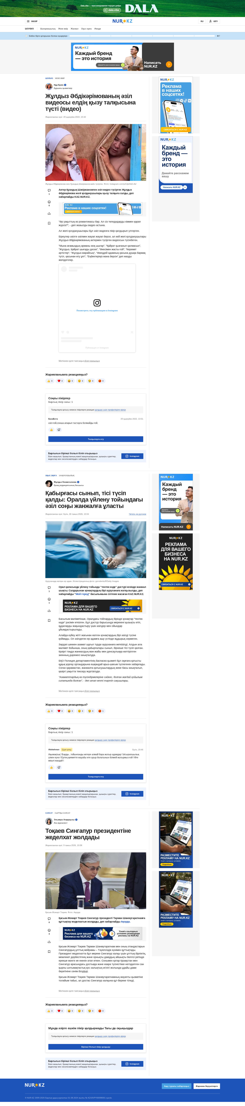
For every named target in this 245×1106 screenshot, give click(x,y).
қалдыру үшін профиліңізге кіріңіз (110, 410)
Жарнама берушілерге (207, 1086)
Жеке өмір (63, 29)
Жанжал (74, 29)
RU (202, 21)
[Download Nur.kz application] (122, 8)
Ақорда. (125, 921)
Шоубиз (29, 29)
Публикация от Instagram (97, 348)
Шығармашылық (47, 29)
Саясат (49, 813)
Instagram (134, 456)
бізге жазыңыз (92, 361)
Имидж (97, 29)
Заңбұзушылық (66, 476)
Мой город (82, 594)
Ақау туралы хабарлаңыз (176, 1086)
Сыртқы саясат (62, 813)
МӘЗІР (34, 21)
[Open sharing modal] (49, 213)
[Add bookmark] (49, 223)
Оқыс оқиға (86, 29)
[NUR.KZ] (122, 21)
